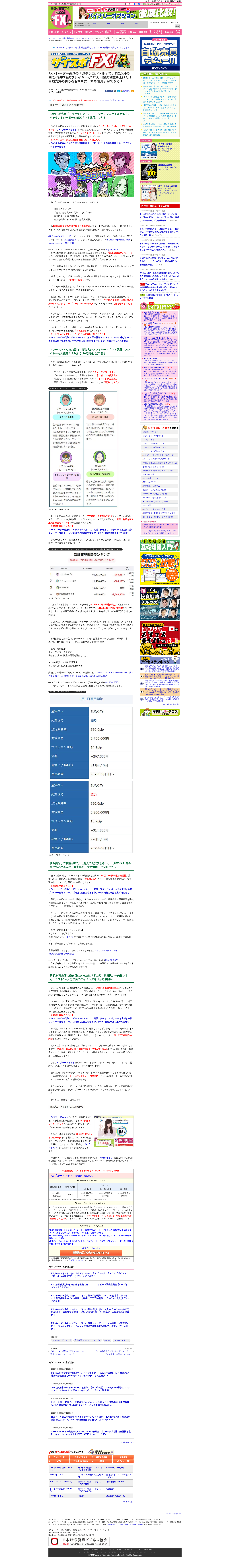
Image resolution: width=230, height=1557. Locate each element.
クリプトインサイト (143, 1552)
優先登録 (126, 91)
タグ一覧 (137, 1549)
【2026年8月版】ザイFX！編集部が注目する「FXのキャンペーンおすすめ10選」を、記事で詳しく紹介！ (160, 107)
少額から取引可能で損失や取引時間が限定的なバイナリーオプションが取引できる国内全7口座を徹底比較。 (159, 132)
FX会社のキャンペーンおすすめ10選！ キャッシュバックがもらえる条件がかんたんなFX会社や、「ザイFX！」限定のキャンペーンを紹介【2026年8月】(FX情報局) (162, 692)
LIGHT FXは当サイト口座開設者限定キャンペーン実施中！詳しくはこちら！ (93, 47)
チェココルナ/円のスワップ (154, 451)
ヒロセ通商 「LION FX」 (116, 1482)
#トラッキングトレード (59, 236)
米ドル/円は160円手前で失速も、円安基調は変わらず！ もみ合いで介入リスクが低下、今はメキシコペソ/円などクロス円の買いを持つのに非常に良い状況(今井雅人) (162, 683)
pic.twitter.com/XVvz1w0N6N (94, 676)
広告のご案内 (148, 1549)
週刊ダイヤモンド (117, 1552)
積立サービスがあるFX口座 (154, 490)
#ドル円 (69, 937)
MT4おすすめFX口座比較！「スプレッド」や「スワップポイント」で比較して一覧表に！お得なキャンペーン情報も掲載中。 (160, 80)
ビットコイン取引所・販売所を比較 (158, 517)
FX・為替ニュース (151, 478)
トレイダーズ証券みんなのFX (88, 100)
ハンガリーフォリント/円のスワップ (158, 455)
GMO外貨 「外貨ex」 (115, 1467)
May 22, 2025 (111, 960)
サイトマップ (128, 1549)
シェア (110, 91)
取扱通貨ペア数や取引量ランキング (158, 470)
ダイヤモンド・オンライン (102, 1552)
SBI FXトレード (56, 1475)
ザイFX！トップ (54, 38)
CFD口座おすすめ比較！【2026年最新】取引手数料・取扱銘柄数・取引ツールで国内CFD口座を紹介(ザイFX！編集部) (162, 699)
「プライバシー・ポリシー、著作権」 (130, 1525)
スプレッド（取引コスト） (154, 436)
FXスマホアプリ (150, 482)
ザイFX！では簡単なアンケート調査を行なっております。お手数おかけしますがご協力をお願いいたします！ (160, 99)
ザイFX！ (154, 1552)
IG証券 (81, 1496)
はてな (118, 91)
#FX (78, 676)
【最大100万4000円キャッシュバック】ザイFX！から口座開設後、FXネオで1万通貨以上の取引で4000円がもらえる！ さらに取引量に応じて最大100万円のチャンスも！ (160, 371)
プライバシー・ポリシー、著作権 (111, 1549)
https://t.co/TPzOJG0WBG (109, 672)
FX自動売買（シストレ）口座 (155, 501)
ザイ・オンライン (130, 1552)
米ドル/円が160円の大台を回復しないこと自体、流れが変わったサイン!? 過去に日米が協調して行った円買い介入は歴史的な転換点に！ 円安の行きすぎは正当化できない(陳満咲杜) (162, 669)
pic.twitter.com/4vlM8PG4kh (61, 243)
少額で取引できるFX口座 (153, 467)
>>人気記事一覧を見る (171, 704)
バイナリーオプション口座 (154, 509)
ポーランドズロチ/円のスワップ (156, 459)
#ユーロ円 (127, 672)
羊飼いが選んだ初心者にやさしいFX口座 (160, 463)
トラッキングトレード (61, 1340)
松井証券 (110, 1489)
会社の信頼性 (148, 474)
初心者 (107, 1340)
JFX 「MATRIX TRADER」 (61, 1482)
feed (132, 91)
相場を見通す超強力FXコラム (72, 38)
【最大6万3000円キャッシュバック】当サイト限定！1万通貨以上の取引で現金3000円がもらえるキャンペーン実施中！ (161, 361)
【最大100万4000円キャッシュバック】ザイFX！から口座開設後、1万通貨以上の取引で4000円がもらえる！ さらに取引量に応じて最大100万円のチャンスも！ (160, 316)
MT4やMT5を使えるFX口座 (154, 498)
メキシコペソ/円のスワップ (154, 447)
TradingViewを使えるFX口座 (155, 494)
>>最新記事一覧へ (127, 1442)
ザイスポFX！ (90, 38)
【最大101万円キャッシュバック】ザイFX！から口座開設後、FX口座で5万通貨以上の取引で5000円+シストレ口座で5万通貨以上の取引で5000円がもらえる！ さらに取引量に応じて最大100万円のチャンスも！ (161, 384)
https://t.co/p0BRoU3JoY (118, 240)
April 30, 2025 (111, 682)
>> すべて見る (128, 1502)
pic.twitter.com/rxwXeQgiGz (61, 954)
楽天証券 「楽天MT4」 (116, 1496)
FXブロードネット (68, 129)
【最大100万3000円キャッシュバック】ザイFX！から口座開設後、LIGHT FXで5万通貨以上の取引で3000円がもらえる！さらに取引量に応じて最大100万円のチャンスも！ (160, 397)
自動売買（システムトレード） (88, 1340)
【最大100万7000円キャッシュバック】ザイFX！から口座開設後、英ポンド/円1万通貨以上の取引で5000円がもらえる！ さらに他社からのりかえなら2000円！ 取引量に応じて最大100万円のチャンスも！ (160, 329)
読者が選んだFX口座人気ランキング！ (159, 513)
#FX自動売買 (70, 240)
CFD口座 (147, 505)
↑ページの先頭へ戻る (174, 1514)
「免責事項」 (111, 1525)
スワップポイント (150, 440)
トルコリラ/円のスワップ (153, 443)
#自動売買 (69, 676)
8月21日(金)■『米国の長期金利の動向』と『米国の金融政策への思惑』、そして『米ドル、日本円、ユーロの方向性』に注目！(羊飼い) (162, 676)
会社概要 (95, 1549)
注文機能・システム (151, 486)
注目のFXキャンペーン (152, 432)
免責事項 (86, 1549)
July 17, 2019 (111, 249)
